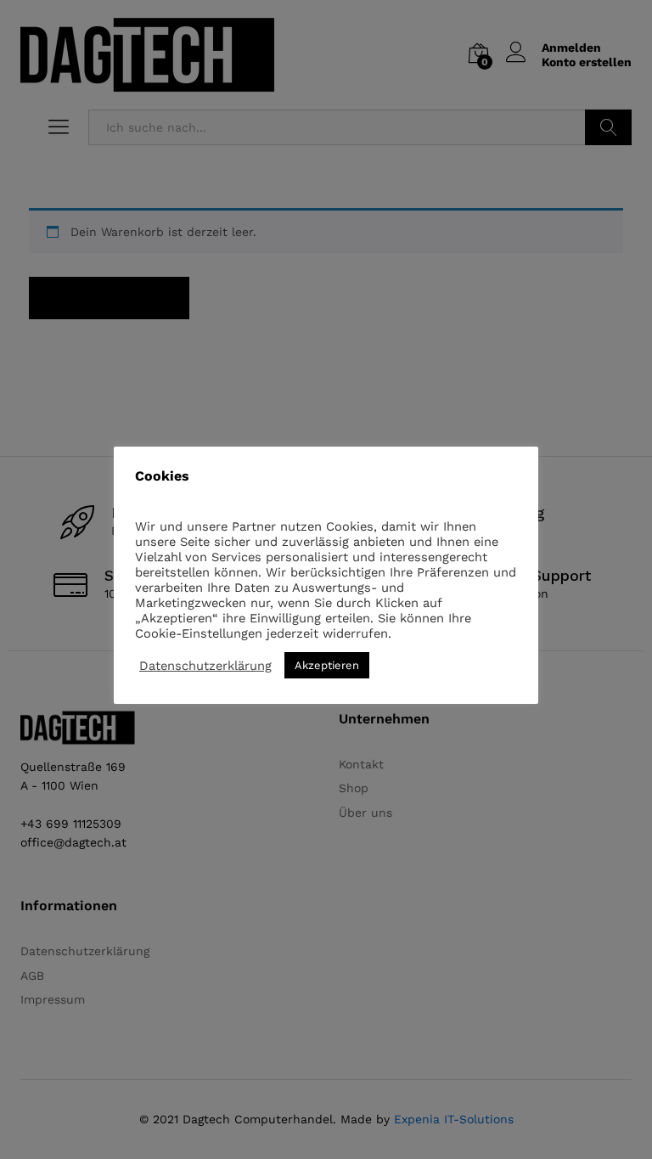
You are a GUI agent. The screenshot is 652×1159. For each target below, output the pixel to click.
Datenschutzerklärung (205, 665)
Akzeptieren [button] (327, 665)
